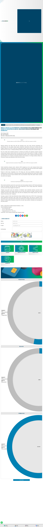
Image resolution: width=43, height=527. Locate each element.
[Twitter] (18, 216)
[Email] (20, 216)
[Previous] (2, 138)
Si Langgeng (30, 124)
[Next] (40, 138)
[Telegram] (23, 216)
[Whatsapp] (27, 216)
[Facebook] (16, 216)
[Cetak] (25, 216)
